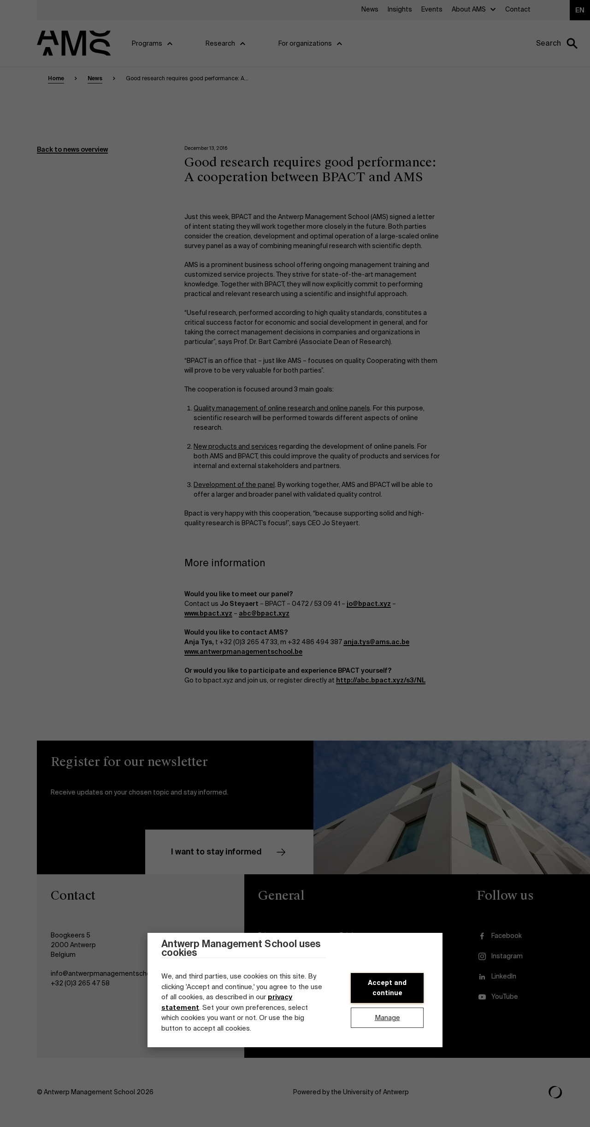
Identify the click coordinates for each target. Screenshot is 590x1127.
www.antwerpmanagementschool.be (243, 651)
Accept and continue (387, 988)
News (95, 78)
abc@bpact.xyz (264, 613)
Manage (387, 1017)
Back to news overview (72, 149)
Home (56, 78)
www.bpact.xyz (208, 613)
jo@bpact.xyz (369, 603)
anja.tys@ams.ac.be (376, 642)
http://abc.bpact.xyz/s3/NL (380, 680)
